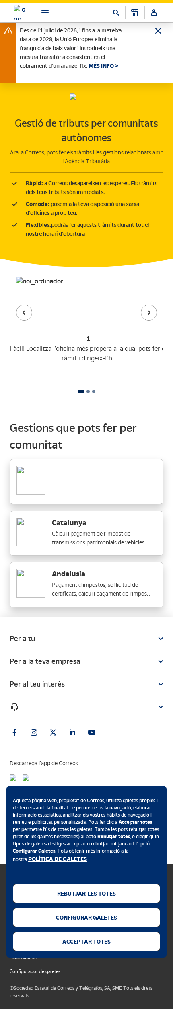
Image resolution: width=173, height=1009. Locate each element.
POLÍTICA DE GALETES (57, 859)
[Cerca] (116, 12)
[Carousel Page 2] (88, 391)
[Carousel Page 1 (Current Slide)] (81, 391)
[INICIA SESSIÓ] (154, 12)
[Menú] (41, 12)
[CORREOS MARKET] (135, 12)
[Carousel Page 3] (93, 391)
